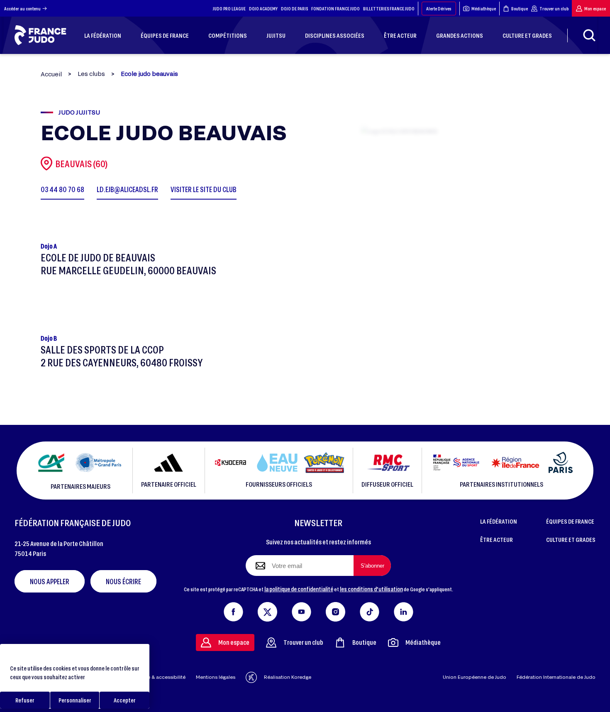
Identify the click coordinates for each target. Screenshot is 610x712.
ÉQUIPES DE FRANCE (570, 521)
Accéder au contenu (22, 8)
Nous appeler (49, 581)
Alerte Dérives (438, 8)
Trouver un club (554, 8)
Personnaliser (75, 700)
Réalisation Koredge (287, 677)
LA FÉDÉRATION (498, 521)
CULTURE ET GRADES (570, 539)
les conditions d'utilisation (371, 589)
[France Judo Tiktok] (369, 610)
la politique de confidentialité (298, 589)
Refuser (24, 700)
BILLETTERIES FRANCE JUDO (389, 8)
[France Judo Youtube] (301, 610)
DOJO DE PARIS (294, 8)
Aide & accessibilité (162, 677)
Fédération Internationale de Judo (556, 677)
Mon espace (595, 8)
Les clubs (91, 74)
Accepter (125, 700)
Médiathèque (483, 8)
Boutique (519, 8)
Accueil (51, 74)
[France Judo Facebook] (233, 610)
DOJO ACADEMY (263, 8)
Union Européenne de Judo (474, 677)
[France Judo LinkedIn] (403, 610)
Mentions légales (215, 677)
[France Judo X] (267, 610)
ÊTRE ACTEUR (496, 539)
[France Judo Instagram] (335, 610)
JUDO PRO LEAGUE (229, 8)
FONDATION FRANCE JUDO (335, 8)
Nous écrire (123, 581)
